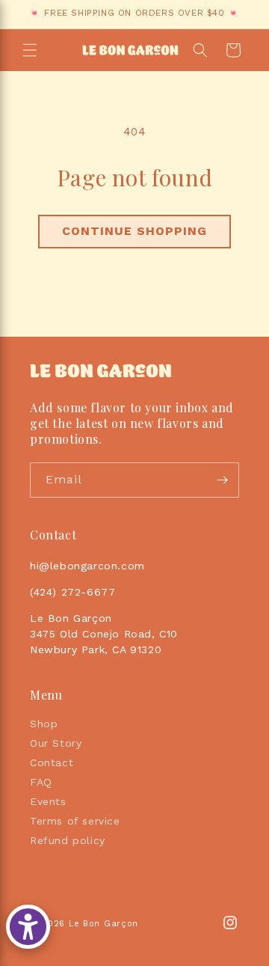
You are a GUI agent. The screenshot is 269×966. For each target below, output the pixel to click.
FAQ (41, 782)
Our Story (55, 743)
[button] (29, 50)
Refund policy (67, 840)
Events (48, 801)
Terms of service (75, 821)
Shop (44, 724)
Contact (51, 762)
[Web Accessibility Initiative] (28, 927)
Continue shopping (134, 231)
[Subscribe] (221, 480)
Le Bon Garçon (103, 924)
